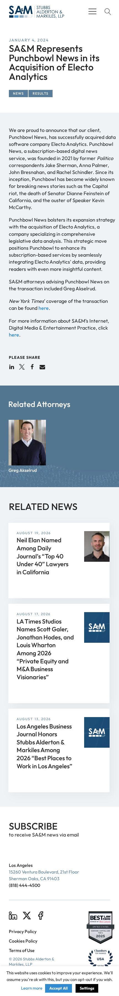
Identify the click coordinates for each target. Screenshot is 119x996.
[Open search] (106, 11)
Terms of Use (22, 950)
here (43, 308)
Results (40, 93)
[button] (11, 367)
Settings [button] (87, 988)
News (18, 93)
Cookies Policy (23, 941)
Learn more (31, 988)
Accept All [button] (58, 988)
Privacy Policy (23, 931)
